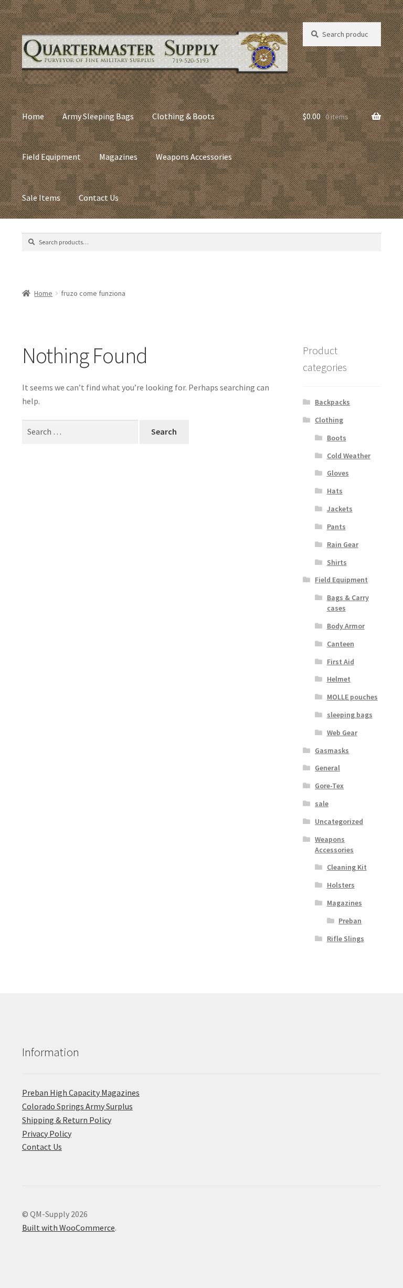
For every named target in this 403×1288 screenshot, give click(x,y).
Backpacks (332, 402)
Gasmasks (332, 750)
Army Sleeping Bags (98, 116)
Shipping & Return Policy (66, 1120)
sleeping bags (350, 714)
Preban (350, 920)
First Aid (340, 661)
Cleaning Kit (347, 867)
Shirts (337, 562)
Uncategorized (339, 821)
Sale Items (41, 197)
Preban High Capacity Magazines (81, 1092)
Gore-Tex (329, 785)
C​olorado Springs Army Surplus (77, 1106)
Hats (335, 491)
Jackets (340, 508)
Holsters (341, 885)
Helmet (339, 679)
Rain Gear (342, 544)
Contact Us (99, 197)
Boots (336, 437)
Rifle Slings (345, 938)
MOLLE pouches (352, 697)
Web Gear (342, 732)
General (327, 767)
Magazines (118, 156)
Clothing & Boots (183, 116)
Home (33, 116)
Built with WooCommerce (68, 1227)
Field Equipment (51, 156)
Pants (336, 526)
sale (321, 803)
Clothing (329, 420)
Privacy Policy (46, 1133)
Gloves (338, 473)
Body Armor (346, 626)
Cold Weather (348, 455)
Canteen (340, 643)
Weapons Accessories (194, 156)
